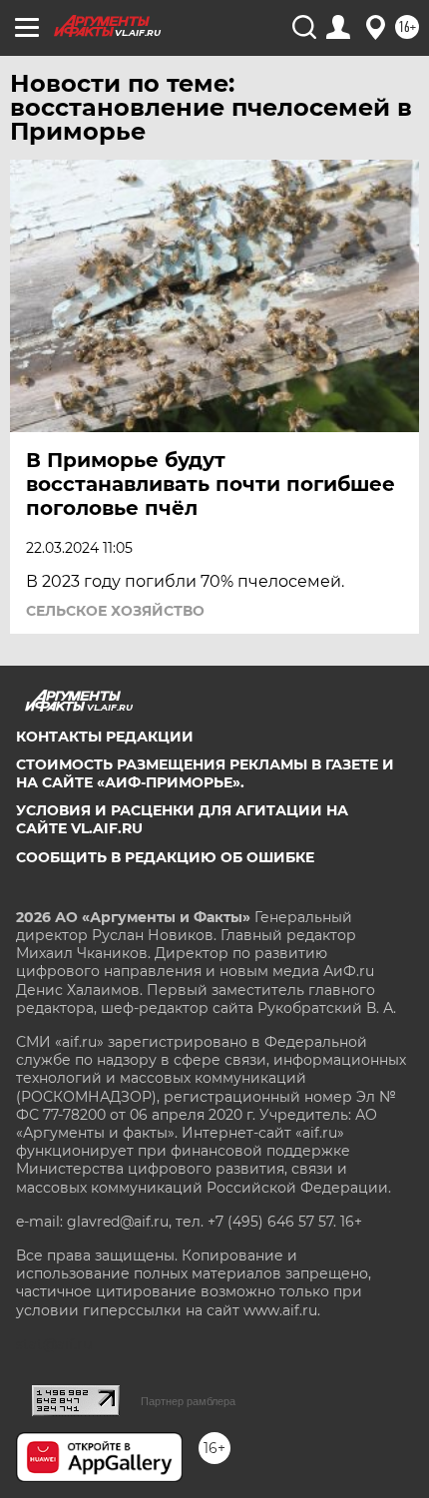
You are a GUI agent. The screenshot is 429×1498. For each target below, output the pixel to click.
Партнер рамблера (188, 1401)
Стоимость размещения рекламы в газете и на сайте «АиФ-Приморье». (205, 773)
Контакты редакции (105, 737)
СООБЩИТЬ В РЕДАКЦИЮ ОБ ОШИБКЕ (165, 857)
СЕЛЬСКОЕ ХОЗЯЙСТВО (115, 611)
